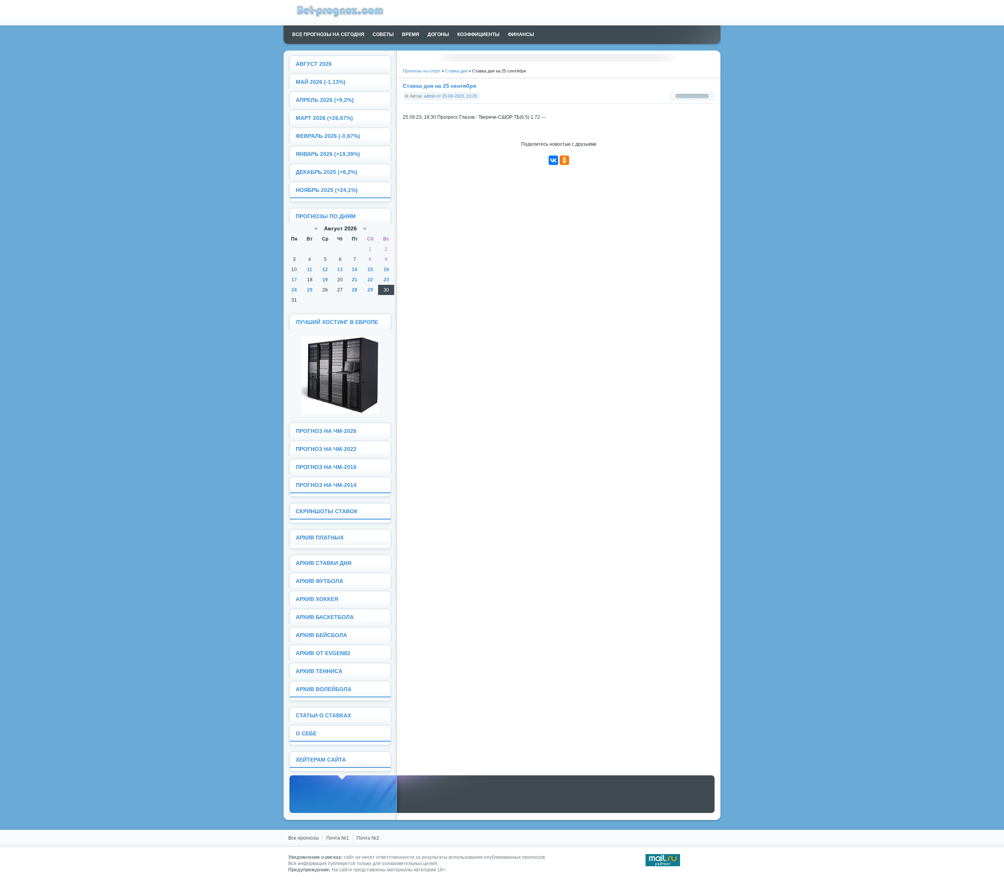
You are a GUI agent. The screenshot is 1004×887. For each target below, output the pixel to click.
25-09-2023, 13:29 (459, 96)
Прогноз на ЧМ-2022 (326, 449)
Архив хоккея (317, 599)
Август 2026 (314, 64)
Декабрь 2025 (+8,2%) (326, 172)
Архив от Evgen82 (323, 653)
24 (294, 290)
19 (325, 279)
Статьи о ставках (323, 716)
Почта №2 (367, 838)
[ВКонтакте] (553, 160)
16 (386, 269)
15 (370, 269)
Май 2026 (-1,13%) (321, 82)
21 (354, 279)
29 (370, 290)
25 (310, 290)
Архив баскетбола (325, 617)
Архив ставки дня (323, 563)
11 (309, 269)
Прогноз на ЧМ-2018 (326, 467)
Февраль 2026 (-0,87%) (328, 136)
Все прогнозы (303, 838)
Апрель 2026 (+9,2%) (325, 100)
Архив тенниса (319, 671)
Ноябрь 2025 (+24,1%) (327, 190)
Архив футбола (319, 581)
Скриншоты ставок (327, 511)
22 (370, 279)
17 (294, 279)
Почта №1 (337, 838)
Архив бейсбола (321, 635)
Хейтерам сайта (321, 760)
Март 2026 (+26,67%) (324, 118)
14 (354, 269)
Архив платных (320, 538)
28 (354, 290)
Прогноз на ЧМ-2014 (326, 485)
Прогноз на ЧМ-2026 (326, 431)
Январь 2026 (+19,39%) (328, 154)
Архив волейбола (323, 689)
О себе (306, 734)
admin (429, 96)
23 (386, 279)
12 (325, 269)
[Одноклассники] (564, 160)
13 (340, 269)
